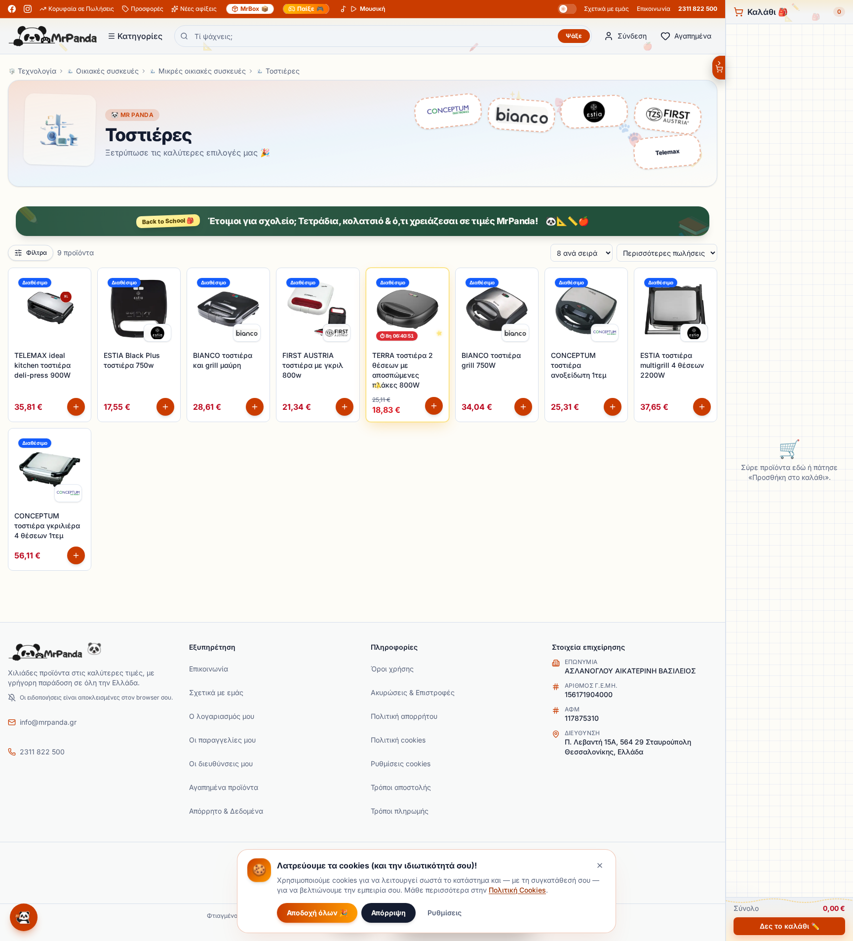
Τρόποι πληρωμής (399, 811)
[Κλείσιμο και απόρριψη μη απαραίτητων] (600, 865)
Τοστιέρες (283, 71)
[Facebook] (12, 9)
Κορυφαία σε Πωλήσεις (81, 8)
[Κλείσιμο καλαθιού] (718, 67)
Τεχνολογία (37, 71)
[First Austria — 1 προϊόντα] (667, 118)
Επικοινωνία (653, 8)
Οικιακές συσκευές (107, 71)
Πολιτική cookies (398, 740)
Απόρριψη (388, 912)
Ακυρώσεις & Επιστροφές (413, 692)
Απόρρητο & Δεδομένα (226, 811)
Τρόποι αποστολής (401, 787)
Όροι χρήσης (392, 669)
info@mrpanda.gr (48, 722)
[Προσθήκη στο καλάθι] (76, 407)
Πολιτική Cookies (517, 890)
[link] (157, 333)
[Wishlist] (78, 281)
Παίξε (310, 8)
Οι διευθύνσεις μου (221, 763)
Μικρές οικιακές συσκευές (202, 71)
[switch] (567, 9)
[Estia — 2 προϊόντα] (594, 114)
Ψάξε (574, 35)
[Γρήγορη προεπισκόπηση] (78, 303)
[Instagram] (28, 9)
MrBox (254, 8)
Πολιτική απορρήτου (404, 716)
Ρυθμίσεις (444, 912)
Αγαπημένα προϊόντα (223, 787)
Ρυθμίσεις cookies (400, 763)
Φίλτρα (36, 252)
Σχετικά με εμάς (606, 8)
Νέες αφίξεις (198, 8)
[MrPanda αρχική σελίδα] (53, 36)
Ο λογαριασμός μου (221, 716)
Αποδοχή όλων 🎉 (317, 912)
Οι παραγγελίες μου (222, 740)
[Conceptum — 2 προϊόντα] (448, 113)
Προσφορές (147, 8)
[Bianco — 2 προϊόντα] (521, 117)
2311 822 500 (697, 8)
